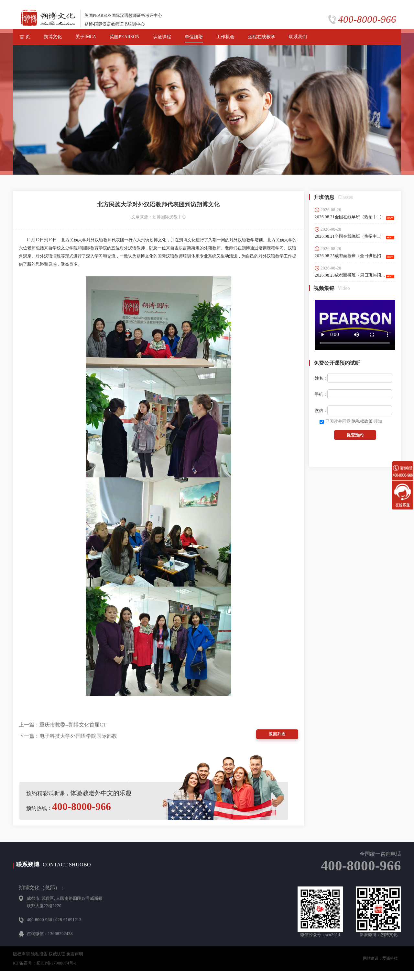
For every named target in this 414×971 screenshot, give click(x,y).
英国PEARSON (124, 36)
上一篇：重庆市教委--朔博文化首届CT (62, 724)
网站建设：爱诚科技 (380, 958)
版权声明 (21, 954)
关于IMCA (85, 36)
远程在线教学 (261, 36)
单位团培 (194, 36)
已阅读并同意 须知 (353, 421)
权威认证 (57, 954)
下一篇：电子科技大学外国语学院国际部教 (68, 736)
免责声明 (74, 954)
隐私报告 (39, 954)
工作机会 (225, 36)
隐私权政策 (362, 421)
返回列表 (277, 734)
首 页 (25, 36)
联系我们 (298, 36)
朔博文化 (53, 36)
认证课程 (162, 36)
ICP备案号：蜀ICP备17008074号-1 (45, 963)
